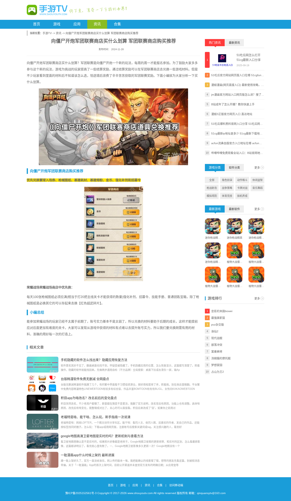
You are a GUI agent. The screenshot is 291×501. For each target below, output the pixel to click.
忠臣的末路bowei (221, 311)
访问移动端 (176, 485)
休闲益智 (257, 179)
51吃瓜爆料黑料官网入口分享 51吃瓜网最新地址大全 (237, 124)
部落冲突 (216, 344)
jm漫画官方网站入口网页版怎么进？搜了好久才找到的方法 (237, 95)
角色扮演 (227, 179)
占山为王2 (217, 371)
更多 (257, 167)
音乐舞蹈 (257, 187)
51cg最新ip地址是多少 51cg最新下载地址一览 (236, 134)
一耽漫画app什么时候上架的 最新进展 (87, 455)
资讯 (97, 24)
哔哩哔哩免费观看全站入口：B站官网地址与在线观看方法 (237, 153)
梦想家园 (216, 365)
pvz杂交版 (217, 324)
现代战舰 (216, 338)
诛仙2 (214, 331)
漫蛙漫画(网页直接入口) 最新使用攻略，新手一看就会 (237, 85)
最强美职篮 (218, 317)
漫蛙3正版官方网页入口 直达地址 (231, 114)
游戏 (56, 24)
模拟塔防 (212, 195)
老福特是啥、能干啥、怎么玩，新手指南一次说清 (95, 417)
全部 (211, 179)
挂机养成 (242, 195)
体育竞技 (227, 195)
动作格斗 (242, 179)
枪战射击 (212, 187)
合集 (117, 24)
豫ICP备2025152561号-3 (81, 493)
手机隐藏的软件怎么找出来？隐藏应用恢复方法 (94, 360)
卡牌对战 (242, 187)
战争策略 (227, 187)
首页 (36, 24)
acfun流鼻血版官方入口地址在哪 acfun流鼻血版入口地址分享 (236, 144)
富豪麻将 (216, 351)
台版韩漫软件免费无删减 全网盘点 (85, 379)
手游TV (47, 33)
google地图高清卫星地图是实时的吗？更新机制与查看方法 (102, 436)
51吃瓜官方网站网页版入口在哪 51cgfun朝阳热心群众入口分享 (237, 76)
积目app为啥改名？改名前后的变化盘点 (89, 398)
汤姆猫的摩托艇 (221, 358)
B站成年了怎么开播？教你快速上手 (233, 104)
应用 (77, 24)
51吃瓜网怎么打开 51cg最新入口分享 (249, 57)
